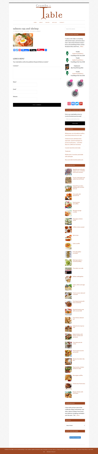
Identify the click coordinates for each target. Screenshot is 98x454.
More (81, 46)
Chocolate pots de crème (77, 343)
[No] (96, 451)
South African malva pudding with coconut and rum (78, 187)
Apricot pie (75, 235)
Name (15, 82)
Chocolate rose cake (78, 268)
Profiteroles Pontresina (79, 383)
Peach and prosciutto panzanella (78, 351)
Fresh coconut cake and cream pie (79, 293)
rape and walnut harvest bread (79, 178)
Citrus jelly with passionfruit (77, 194)
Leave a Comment (36, 31)
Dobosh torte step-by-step (78, 326)
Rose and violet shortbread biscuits (74, 159)
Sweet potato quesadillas (76, 203)
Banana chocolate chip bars (78, 359)
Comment (16, 65)
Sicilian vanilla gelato (78, 276)
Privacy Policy (51, 451)
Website (15, 96)
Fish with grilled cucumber (77, 252)
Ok (44, 451)
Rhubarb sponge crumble (77, 211)
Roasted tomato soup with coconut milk (78, 310)
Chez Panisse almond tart (78, 318)
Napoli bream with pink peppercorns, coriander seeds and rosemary (79, 171)
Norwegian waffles (78, 375)
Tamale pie (68, 151)
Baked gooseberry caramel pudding (77, 260)
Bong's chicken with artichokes (78, 392)
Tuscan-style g (76, 177)
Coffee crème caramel (79, 227)
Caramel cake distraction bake (72, 148)
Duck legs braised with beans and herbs (78, 301)
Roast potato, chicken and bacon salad (78, 367)
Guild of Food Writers (77, 53)
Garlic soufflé (76, 243)
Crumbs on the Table (49, 11)
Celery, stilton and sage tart (79, 285)
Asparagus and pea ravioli (78, 219)
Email (14, 89)
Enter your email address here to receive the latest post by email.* (73, 115)
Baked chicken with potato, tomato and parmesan (78, 335)
